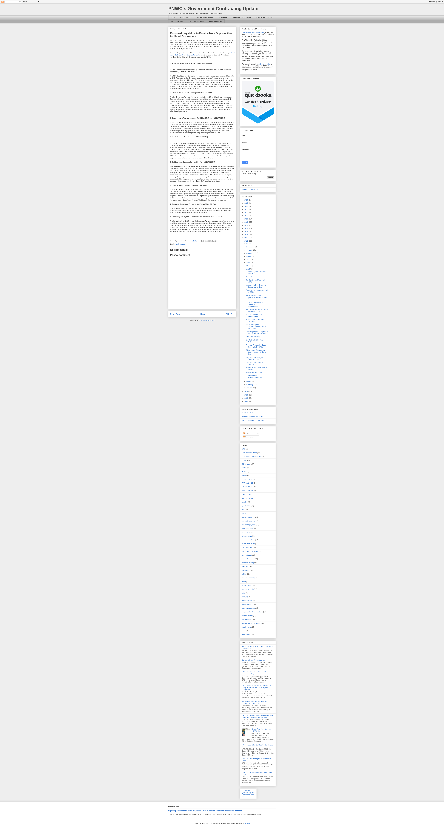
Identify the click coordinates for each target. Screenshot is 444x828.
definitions (245, 566)
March (248, 381)
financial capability (248, 578)
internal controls (248, 589)
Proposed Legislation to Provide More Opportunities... (254, 304)
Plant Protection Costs (254, 372)
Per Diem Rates (177, 21)
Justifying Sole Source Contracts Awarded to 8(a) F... (256, 297)
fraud (244, 582)
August (249, 256)
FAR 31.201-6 (247, 479)
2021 (246, 216)
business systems (248, 540)
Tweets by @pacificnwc (250, 189)
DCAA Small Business (205, 17)
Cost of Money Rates (196, 21)
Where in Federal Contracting (253, 416)
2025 (246, 203)
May (248, 266)
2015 (246, 231)
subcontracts (246, 619)
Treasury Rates (247, 413)
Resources (246, 794)
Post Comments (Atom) (207, 320)
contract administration (250, 551)
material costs (247, 600)
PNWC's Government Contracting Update (213, 8)
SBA (243, 509)
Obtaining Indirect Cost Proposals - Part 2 (254, 358)
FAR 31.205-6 (247, 494)
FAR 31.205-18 (247, 483)
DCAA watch (246, 464)
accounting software (249, 521)
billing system (247, 536)
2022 (246, 212)
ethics (244, 574)
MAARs (244, 502)
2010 (246, 395)
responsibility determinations (252, 612)
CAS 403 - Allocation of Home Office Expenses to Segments (255, 673)
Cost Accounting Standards (252, 456)
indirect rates (246, 585)
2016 (246, 228)
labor (244, 593)
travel (244, 631)
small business (181, 244)
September (250, 253)
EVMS (244, 471)
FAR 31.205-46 (247, 490)
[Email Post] (202, 241)
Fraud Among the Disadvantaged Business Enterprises (256, 326)
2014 (246, 235)
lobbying (245, 597)
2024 (246, 206)
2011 (246, 392)
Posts (247, 433)
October (249, 250)
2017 (246, 225)
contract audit (247, 555)
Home (173, 17)
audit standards (247, 528)
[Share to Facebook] (213, 241)
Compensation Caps (264, 17)
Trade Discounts (252, 277)
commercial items (248, 544)
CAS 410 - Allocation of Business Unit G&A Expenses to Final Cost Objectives (257, 716)
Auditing (245, 792)
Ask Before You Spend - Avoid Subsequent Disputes (257, 310)
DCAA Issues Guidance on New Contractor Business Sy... (256, 352)
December (250, 244)
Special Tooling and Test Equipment (255, 320)
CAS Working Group (249, 453)
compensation (247, 547)
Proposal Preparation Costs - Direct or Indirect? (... (256, 346)
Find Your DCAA (215, 21)
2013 (246, 238)
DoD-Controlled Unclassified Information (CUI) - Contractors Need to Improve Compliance (256, 688)
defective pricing (248, 563)
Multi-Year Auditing (253, 337)
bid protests (246, 532)
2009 (246, 398)
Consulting (246, 790)
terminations (246, 627)
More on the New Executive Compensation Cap (256, 286)
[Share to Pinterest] (215, 241)
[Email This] (206, 241)
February (250, 385)
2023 (246, 209)
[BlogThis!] (209, 241)
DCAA (244, 460)
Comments (249, 437)
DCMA (244, 468)
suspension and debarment (252, 623)
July (248, 259)
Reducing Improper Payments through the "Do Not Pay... (257, 332)
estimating (245, 570)
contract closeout (248, 559)
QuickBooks (246, 506)
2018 (246, 222)
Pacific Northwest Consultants (253, 33)
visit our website (264, 64)
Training (251, 792)
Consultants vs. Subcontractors (253, 660)
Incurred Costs (247, 498)
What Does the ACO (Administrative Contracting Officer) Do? (255, 702)
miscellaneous (247, 604)
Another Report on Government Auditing (254, 376)
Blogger (247, 823)
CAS (243, 449)
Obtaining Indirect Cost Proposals (254, 363)
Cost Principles (186, 17)
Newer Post (175, 314)
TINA (244, 513)
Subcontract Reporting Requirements (254, 315)
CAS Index (223, 17)
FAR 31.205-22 (247, 487)
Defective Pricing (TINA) (242, 17)
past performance (248, 608)
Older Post (230, 314)
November (250, 247)
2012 (246, 241)
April (248, 269)
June (248, 263)
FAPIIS (244, 475)
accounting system (249, 525)
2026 (246, 200)
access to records (248, 517)
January (249, 388)
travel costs (246, 635)
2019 (246, 219)
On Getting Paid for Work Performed (255, 341)
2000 (246, 401)
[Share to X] (211, 241)
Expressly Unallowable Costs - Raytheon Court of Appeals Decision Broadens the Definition (205, 811)
